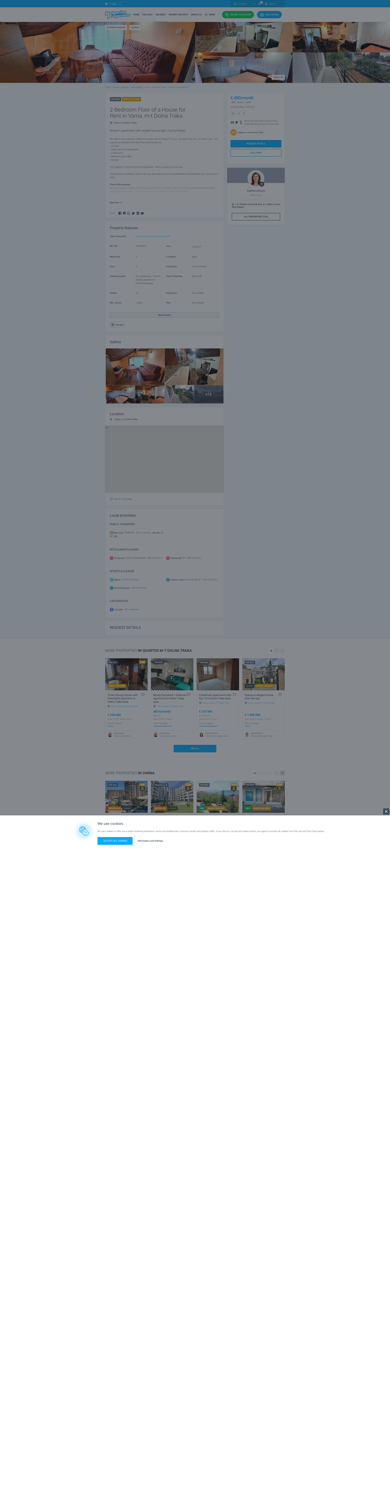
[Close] (386, 811)
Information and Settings (150, 841)
